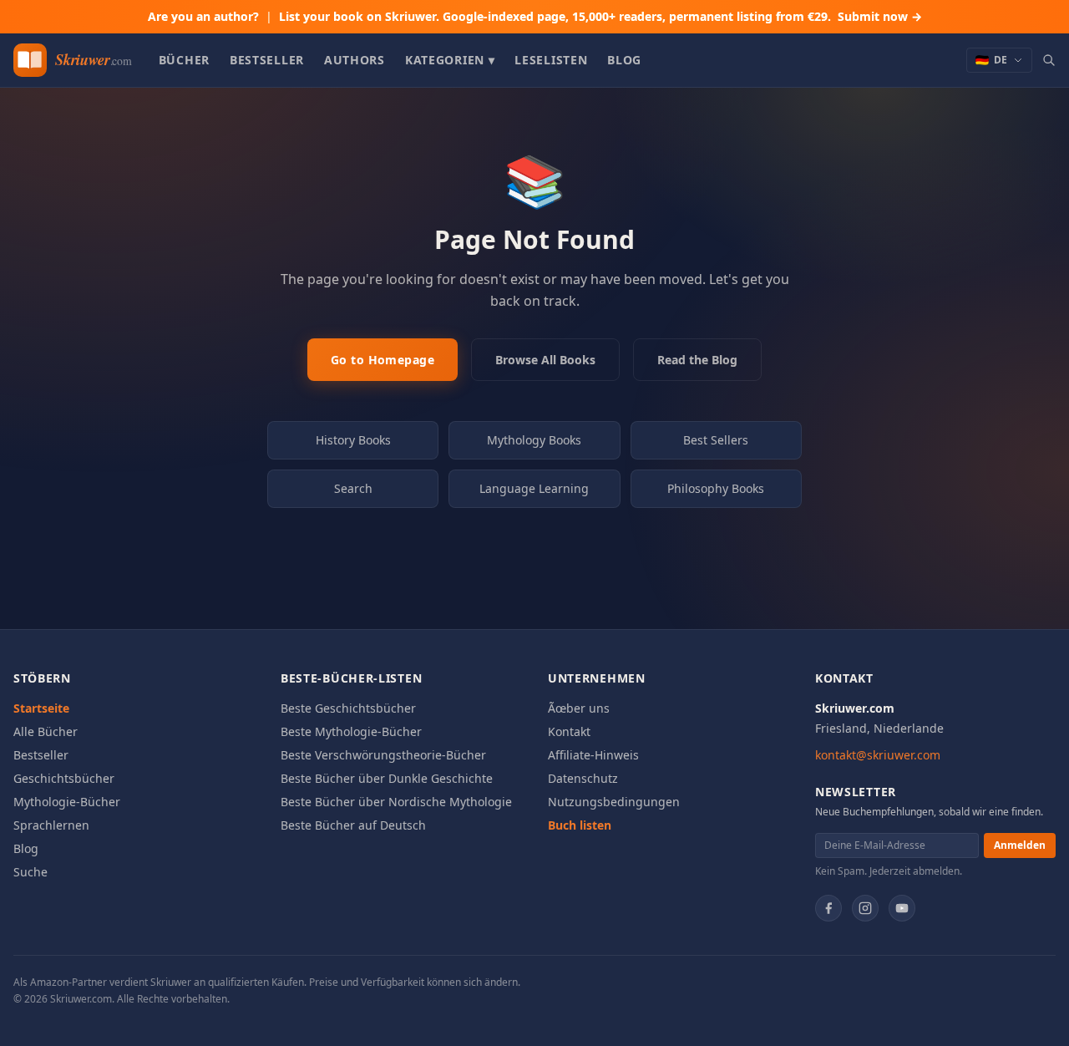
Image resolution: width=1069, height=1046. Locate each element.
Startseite (41, 708)
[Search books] (1049, 60)
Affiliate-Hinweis (593, 755)
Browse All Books (545, 360)
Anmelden (1020, 845)
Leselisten (550, 60)
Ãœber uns (579, 708)
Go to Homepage (382, 360)
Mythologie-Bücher (66, 802)
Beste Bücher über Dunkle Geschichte (387, 778)
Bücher (184, 60)
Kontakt (569, 731)
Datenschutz (583, 778)
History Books (353, 440)
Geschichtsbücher (63, 778)
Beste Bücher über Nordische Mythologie (396, 802)
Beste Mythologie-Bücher (351, 731)
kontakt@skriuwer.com (877, 755)
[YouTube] (902, 908)
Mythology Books (534, 440)
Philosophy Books (715, 488)
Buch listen (579, 825)
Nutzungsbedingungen (614, 802)
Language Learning (534, 488)
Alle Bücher (45, 731)
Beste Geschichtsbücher (348, 708)
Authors (354, 60)
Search (353, 488)
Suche (30, 872)
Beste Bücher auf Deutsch (353, 825)
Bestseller (267, 60)
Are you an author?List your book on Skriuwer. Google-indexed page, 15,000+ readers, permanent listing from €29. (535, 16)
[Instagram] (865, 908)
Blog (624, 60)
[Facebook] (828, 908)
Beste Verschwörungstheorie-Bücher (383, 755)
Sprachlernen (51, 825)
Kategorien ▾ (449, 60)
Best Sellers (715, 440)
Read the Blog (697, 360)
